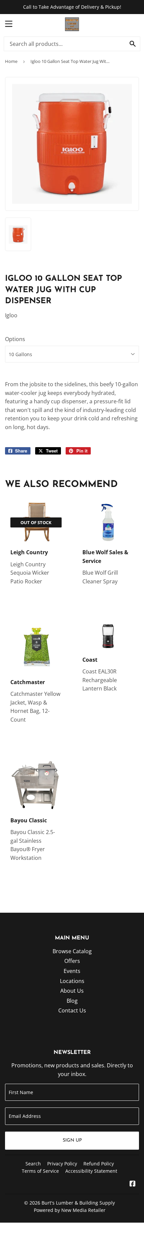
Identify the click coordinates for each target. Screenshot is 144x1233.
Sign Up (72, 1140)
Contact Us (72, 1010)
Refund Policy (98, 1163)
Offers (72, 961)
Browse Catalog (72, 951)
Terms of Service (40, 1171)
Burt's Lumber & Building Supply (78, 1203)
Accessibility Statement (91, 1171)
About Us (72, 990)
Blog (72, 1000)
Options (15, 339)
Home (11, 61)
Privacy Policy (62, 1163)
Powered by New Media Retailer (69, 1210)
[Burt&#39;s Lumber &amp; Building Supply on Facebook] (133, 1184)
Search (33, 1163)
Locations (72, 981)
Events (72, 971)
